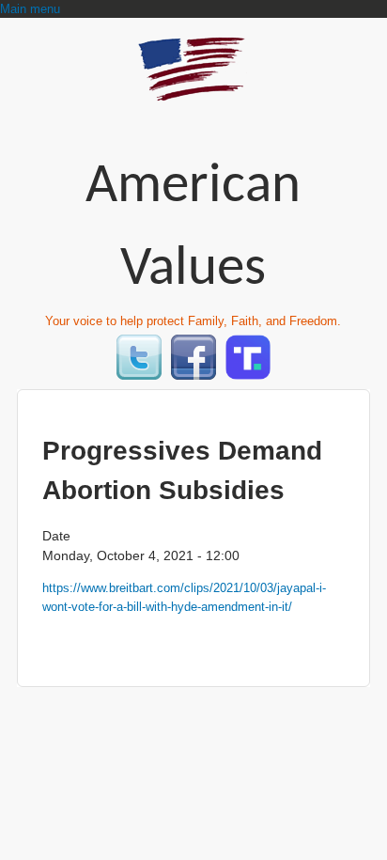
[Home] (193, 92)
